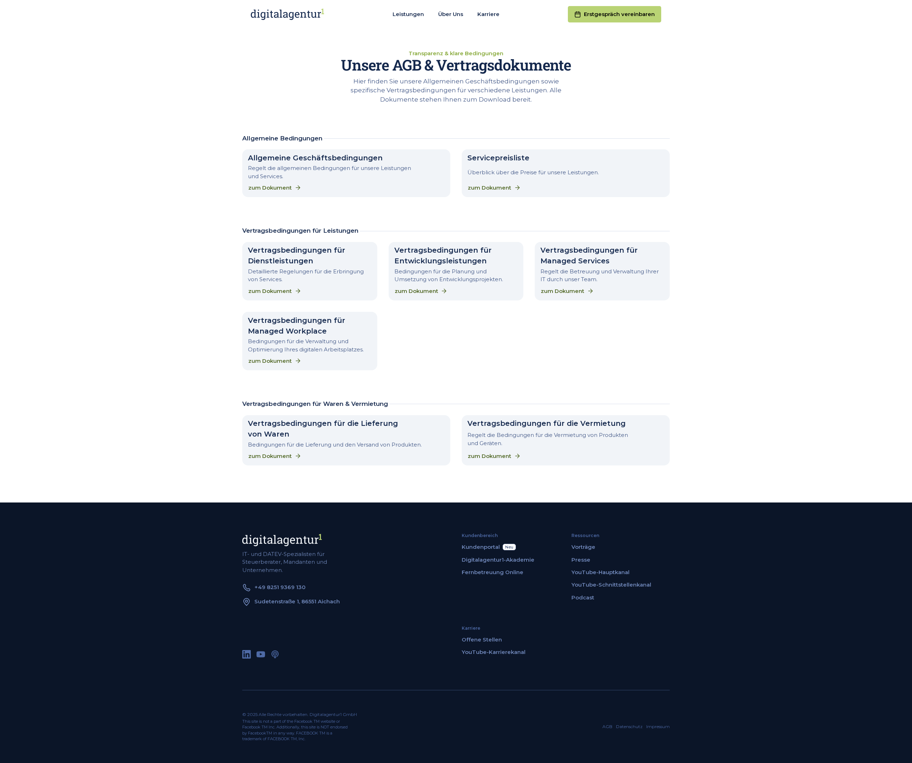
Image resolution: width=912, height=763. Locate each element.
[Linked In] (246, 654)
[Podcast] (275, 654)
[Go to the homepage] (282, 540)
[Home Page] (287, 14)
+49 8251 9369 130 (280, 587)
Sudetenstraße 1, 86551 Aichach (297, 601)
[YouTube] (260, 654)
